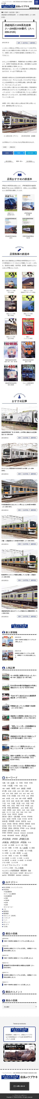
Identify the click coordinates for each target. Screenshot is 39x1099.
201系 (18, 788)
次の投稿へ (30, 161)
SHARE (7, 153)
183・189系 (6, 788)
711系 (3, 803)
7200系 (27, 810)
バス (4, 909)
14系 (8, 783)
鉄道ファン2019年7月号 (10, 214)
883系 (26, 808)
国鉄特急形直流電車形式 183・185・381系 (11, 360)
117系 (16, 786)
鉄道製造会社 (26, 875)
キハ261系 (5, 860)
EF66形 (22, 828)
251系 (7, 793)
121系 (25, 786)
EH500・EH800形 (7, 833)
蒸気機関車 (8, 896)
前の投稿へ (9, 161)
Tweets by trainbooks (19, 1024)
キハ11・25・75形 (21, 845)
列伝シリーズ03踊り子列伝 (11, 314)
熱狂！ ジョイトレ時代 (28, 337)
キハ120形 (5, 853)
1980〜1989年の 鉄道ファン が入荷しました (17, 985)
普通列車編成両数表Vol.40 (28, 237)
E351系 (4, 824)
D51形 (30, 812)
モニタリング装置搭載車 (10, 870)
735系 (31, 803)
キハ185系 (5, 858)
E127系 (14, 819)
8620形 (3, 812)
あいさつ (6, 924)
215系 (14, 791)
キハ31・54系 (6, 848)
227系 (3, 793)
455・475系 (22, 798)
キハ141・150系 (7, 856)
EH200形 (23, 831)
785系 (8, 805)
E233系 (11, 821)
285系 (28, 793)
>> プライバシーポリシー (19, 1095)
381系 (32, 796)
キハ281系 (13, 860)
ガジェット (6, 922)
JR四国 (15, 838)
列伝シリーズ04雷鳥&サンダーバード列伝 (28, 291)
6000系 (19, 810)
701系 (32, 801)
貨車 (6, 905)
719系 (13, 803)
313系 (14, 795)
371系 (23, 796)
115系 (9, 785)
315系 (18, 796)
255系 (16, 793)
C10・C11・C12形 (11, 812)
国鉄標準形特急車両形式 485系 (10, 384)
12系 (3, 783)
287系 (32, 793)
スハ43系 (24, 865)
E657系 (33, 824)
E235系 (18, 821)
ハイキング (6, 918)
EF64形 (4, 828)
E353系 (9, 824)
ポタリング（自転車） (10, 915)
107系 (30, 783)
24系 (12, 783)
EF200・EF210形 (7, 830)
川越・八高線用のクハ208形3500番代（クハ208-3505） (18, 541)
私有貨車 (21, 873)
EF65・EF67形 (13, 828)
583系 (12, 801)
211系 (4, 791)
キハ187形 (13, 858)
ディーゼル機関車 (10, 894)
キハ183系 (24, 855)
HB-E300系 (10, 835)
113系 (4, 786)
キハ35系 (15, 848)
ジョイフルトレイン (11, 864)
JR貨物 (23, 842)
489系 (3, 801)
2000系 (9, 810)
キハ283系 (20, 860)
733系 (27, 803)
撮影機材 (6, 913)
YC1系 (29, 842)
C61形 (26, 812)
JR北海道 (6, 838)
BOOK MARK (32, 153)
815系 (31, 805)
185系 (13, 788)
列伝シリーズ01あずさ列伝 (11, 337)
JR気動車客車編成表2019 (10, 237)
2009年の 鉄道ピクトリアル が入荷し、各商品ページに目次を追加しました (25, 655)
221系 (18, 791)
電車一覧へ (19, 161)
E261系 (28, 821)
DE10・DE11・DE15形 (11, 816)
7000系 (23, 810)
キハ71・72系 (12, 851)
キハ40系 (23, 847)
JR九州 (24, 835)
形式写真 (25, 43)
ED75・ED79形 (17, 826)
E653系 (27, 824)
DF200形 (29, 816)
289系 (3, 796)
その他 (5, 926)
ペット (5, 920)
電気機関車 (8, 892)
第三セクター (29, 873)
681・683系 (25, 801)
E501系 (15, 824)
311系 (8, 796)
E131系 (24, 819)
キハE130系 (28, 860)
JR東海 (5, 842)
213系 (9, 791)
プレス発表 (18, 867)
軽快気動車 (11, 875)
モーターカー (9, 907)
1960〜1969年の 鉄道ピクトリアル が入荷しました (19, 941)
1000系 (4, 810)
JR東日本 (12, 147)
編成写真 (4, 875)
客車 (6, 902)
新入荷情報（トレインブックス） (13, 887)
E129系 (19, 819)
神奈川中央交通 (13, 873)
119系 (20, 786)
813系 (27, 805)
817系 (4, 808)
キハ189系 (19, 858)
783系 (4, 805)
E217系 (30, 819)
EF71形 (27, 828)
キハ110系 (28, 850)
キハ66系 (5, 851)
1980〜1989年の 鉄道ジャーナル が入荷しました (18, 958)
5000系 (14, 810)
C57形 (17, 812)
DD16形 (9, 814)
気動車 (7, 900)
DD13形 (4, 814)
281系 (24, 793)
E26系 (8, 819)
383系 (3, 798)
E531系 (21, 824)
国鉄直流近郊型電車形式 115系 (28, 360)
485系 (29, 798)
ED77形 (29, 826)
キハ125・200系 (15, 853)
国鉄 (29, 871)
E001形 (3, 819)
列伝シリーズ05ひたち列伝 (11, 291)
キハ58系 (31, 848)
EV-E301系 (16, 833)
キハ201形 (26, 858)
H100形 (4, 835)
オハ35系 (4, 845)
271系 (20, 793)
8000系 (32, 810)
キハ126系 (24, 853)
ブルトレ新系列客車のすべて (28, 384)
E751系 (10, 826)
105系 (26, 783)
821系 (22, 808)
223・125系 (25, 791)
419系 (16, 798)
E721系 (4, 826)
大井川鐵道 (5, 873)
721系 (18, 803)
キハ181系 (15, 856)
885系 (31, 808)
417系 (12, 798)
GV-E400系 (30, 833)
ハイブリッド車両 (7, 868)
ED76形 (24, 826)
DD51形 (14, 814)
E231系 (4, 821)
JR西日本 (14, 842)
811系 (22, 805)
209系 (4, 147)
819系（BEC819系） (13, 808)
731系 (22, 803)
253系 (11, 793)
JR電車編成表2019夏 (28, 214)
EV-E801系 (23, 833)
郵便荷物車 (18, 875)
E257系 (23, 821)
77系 (17, 783)
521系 (8, 801)
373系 (27, 796)
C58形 (21, 812)
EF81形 (32, 828)
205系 (23, 788)
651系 (17, 801)
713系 (8, 803)
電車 (19, 43)
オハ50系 (11, 845)
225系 (31, 791)
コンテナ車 (14, 862)
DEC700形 (23, 816)
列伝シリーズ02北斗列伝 (28, 314)
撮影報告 (32, 43)
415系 (8, 798)
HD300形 (17, 835)
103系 (21, 783)
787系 (13, 806)
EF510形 (17, 831)
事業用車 (24, 870)
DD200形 (20, 814)
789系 (17, 805)
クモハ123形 (6, 862)
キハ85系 (20, 850)
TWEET (18, 153)
